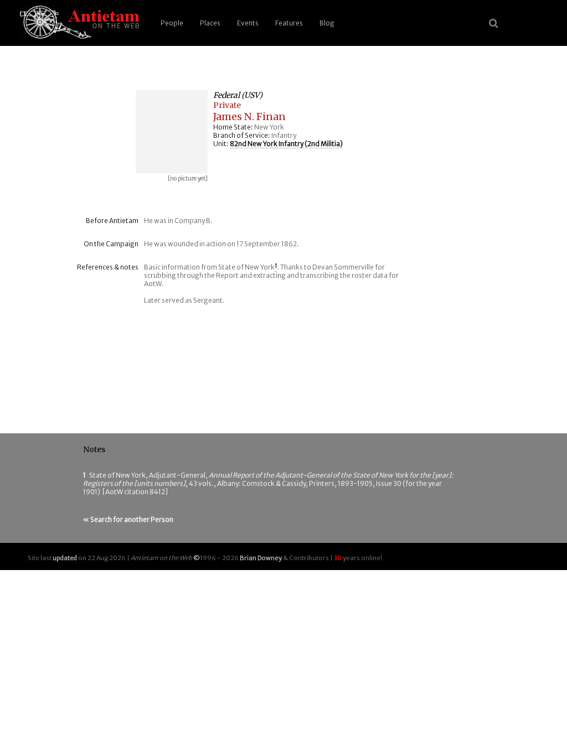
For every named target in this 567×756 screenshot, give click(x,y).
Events (248, 23)
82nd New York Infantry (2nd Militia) (286, 143)
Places (210, 23)
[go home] (77, 23)
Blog (326, 23)
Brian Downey (261, 558)
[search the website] (493, 23)
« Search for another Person (128, 519)
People (172, 23)
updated (65, 558)
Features (289, 23)
